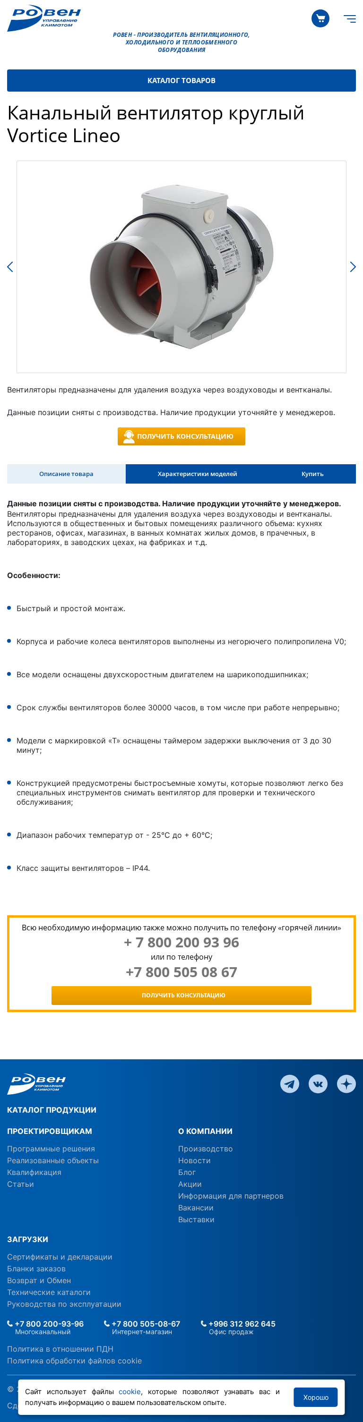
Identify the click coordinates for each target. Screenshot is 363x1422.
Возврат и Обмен (39, 1280)
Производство (205, 1148)
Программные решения (51, 1148)
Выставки (196, 1219)
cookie (130, 1391)
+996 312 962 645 (241, 1323)
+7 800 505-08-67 (145, 1323)
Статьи (20, 1184)
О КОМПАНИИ (205, 1131)
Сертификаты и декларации (59, 1256)
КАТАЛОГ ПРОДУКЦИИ (51, 1110)
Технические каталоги (49, 1292)
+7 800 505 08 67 (181, 972)
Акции (190, 1184)
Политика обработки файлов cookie (74, 1360)
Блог (187, 1172)
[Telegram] (289, 1083)
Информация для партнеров (231, 1196)
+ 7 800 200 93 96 (181, 942)
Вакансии (196, 1207)
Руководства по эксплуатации (64, 1304)
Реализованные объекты (53, 1160)
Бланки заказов (36, 1268)
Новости (194, 1160)
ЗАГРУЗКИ (27, 1239)
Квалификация (34, 1172)
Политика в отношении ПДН (60, 1349)
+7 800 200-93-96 (48, 1323)
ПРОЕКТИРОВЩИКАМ (49, 1131)
